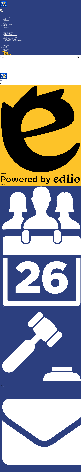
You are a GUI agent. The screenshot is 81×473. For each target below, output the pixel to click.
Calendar (5, 46)
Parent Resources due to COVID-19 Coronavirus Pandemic (13, 40)
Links (5, 23)
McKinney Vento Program (8, 24)
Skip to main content (3, 0)
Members (5, 44)
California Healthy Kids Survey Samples (10, 39)
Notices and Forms (7, 33)
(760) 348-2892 (11, 82)
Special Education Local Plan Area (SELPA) (10, 37)
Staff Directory (6, 20)
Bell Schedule (6, 21)
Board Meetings (6, 45)
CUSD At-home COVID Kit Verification (10, 41)
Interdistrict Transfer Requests (8, 38)
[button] (41, 15)
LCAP (5, 18)
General (5, 16)
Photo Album (6, 22)
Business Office (6, 27)
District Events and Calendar (8, 32)
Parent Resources (7, 54)
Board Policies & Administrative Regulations (10, 35)
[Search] (78, 57)
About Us (5, 50)
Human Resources (7, 29)
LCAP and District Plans (7, 36)
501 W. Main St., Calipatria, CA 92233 (3, 82)
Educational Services (7, 28)
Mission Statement (7, 17)
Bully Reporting (6, 49)
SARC (5, 19)
